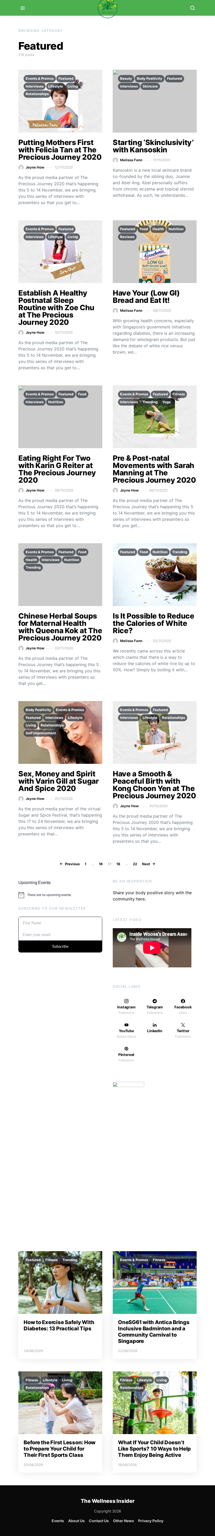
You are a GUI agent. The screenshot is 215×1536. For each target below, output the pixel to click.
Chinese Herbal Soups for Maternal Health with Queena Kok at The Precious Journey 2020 (60, 626)
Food (144, 229)
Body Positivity (149, 78)
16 (101, 864)
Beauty (126, 78)
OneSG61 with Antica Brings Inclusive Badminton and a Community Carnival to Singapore (154, 1331)
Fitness (179, 394)
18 (118, 864)
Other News (123, 1520)
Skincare (150, 86)
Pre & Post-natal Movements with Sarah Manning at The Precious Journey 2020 (154, 469)
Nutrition (176, 229)
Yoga (166, 402)
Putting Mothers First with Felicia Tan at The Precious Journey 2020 (60, 149)
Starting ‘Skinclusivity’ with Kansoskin (153, 146)
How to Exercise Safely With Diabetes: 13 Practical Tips (59, 1325)
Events (58, 1520)
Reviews (127, 237)
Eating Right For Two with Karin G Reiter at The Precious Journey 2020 (57, 469)
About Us (76, 1520)
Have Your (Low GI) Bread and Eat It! (146, 296)
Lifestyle (55, 86)
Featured (65, 78)
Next (146, 864)
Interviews (35, 86)
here (140, 899)
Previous (72, 864)
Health (158, 229)
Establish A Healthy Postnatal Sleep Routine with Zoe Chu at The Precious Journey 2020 (56, 307)
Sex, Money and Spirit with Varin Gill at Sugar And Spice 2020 (58, 781)
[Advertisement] (60, 1058)
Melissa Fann (131, 160)
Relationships (37, 94)
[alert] (60, 895)
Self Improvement (41, 733)
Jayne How (35, 167)
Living (73, 86)
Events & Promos (40, 78)
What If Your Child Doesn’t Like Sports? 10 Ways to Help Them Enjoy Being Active (154, 1448)
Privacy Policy (150, 1520)
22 (135, 864)
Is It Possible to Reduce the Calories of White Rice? (153, 623)
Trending (150, 402)
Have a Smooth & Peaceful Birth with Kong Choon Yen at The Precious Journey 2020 (154, 784)
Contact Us (99, 1520)
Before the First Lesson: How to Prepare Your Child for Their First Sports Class (59, 1448)
